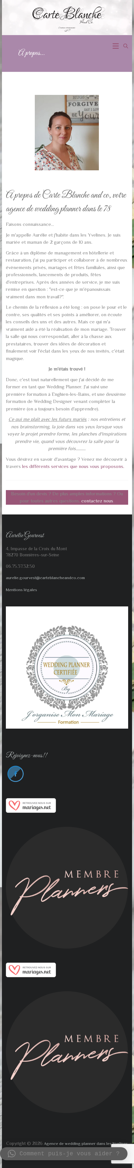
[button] (63, 1153)
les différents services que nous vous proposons (72, 466)
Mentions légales (21, 589)
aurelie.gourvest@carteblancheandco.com (45, 577)
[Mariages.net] (31, 801)
